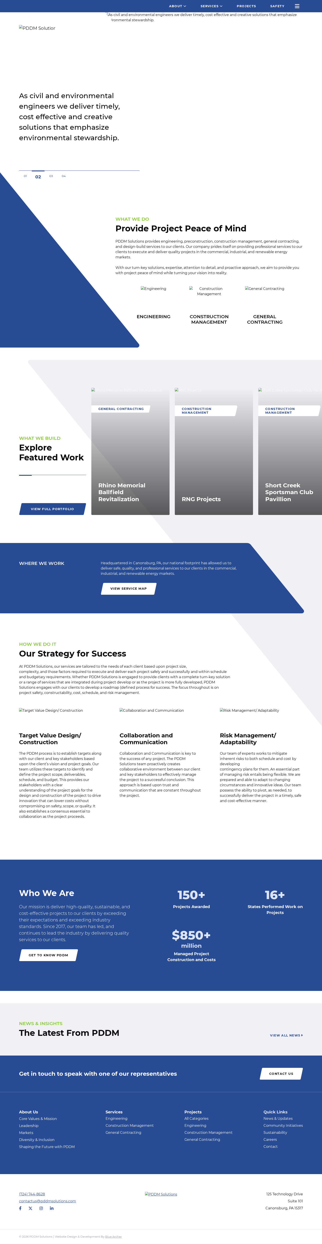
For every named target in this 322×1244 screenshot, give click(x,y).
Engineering (116, 1119)
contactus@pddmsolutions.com (47, 1201)
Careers (270, 1140)
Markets (26, 1133)
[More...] (297, 6)
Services (210, 6)
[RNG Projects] (214, 451)
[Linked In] (51, 1209)
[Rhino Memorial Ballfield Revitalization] (130, 451)
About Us (28, 1112)
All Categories (196, 1119)
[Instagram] (41, 1209)
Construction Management (130, 1126)
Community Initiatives (283, 1126)
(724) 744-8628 (32, 1194)
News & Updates (278, 1119)
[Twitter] (30, 1209)
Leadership (29, 1126)
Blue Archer (113, 1236)
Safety (277, 6)
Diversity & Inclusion (37, 1140)
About (175, 6)
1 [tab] (25, 475)
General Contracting (123, 1133)
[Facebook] (20, 1209)
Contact (271, 1147)
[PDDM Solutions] (35, 28)
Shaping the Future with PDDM (47, 1147)
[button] (188, 6)
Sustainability (275, 1133)
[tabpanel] (130, 451)
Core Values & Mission (38, 1119)
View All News (285, 1035)
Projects (246, 6)
